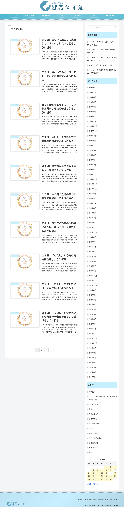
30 (110, 479)
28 (102, 479)
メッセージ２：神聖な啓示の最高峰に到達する (102, 51)
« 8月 (89, 484)
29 (106, 479)
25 (89, 479)
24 (115, 476)
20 (97, 476)
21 (102, 476)
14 (102, 473)
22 (106, 476)
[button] (115, 27)
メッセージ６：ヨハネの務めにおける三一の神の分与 (102, 71)
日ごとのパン (68, 499)
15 (106, 473)
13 (97, 473)
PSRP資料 (100, 499)
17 (115, 473)
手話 (106, 499)
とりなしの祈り (78, 499)
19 (93, 476)
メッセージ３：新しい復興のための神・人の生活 (101, 43)
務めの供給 (88, 499)
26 (93, 479)
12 (93, 473)
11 (89, 473)
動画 (94, 499)
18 (89, 476)
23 (110, 476)
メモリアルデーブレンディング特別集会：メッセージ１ (102, 59)
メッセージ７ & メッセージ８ (101, 65)
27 (97, 479)
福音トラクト (113, 499)
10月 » (95, 484)
